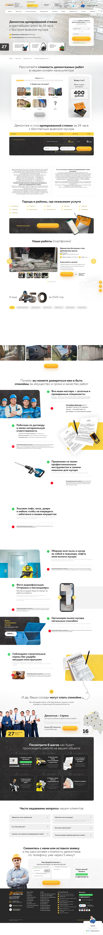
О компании (54, 11)
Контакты (83, 11)
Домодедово (68, 209)
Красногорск (33, 209)
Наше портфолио (44, 11)
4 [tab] (52, 281)
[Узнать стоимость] (100, 282)
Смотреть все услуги (23, 225)
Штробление (44, 903)
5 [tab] (53, 281)
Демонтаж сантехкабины (47, 895)
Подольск (32, 206)
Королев (84, 206)
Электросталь (51, 209)
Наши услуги (18, 11)
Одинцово (85, 209)
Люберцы (15, 209)
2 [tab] (49, 281)
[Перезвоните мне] (100, 286)
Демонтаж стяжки (28, 58)
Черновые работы (46, 907)
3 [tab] (50, 281)
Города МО (92, 11)
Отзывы (63, 11)
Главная (10, 11)
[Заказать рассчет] (100, 290)
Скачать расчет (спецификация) (19, 139)
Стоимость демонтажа (30, 11)
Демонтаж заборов (46, 910)
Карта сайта (30, 907)
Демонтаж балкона (46, 905)
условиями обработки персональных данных (71, 151)
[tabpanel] (51, 263)
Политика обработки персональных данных (85, 919)
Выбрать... (47, 870)
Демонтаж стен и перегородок (49, 897)
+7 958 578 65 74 (91, 6)
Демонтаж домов (45, 908)
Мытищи (66, 206)
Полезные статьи (73, 11)
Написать (83, 905)
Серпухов (15, 212)
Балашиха (15, 206)
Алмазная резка (45, 902)
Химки (49, 206)
